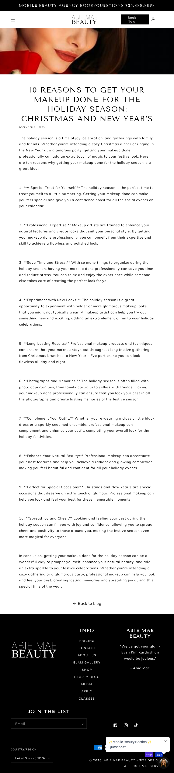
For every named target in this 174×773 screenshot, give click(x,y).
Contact (87, 648)
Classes (87, 698)
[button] (12, 19)
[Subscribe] (82, 724)
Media (87, 684)
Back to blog (89, 603)
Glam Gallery (87, 662)
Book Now (132, 19)
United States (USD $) (30, 758)
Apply (87, 691)
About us (87, 655)
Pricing (86, 641)
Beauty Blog (87, 677)
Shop (87, 670)
